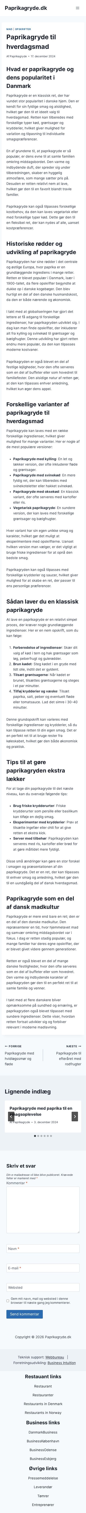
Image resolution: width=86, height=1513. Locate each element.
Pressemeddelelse (43, 1478)
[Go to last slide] (11, 1116)
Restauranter (43, 1395)
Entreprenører (43, 1505)
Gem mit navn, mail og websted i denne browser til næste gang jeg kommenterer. (40, 1301)
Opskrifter (23, 29)
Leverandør (43, 1487)
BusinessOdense (43, 1450)
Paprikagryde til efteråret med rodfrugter (68, 1055)
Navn (13, 1249)
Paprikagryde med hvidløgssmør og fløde (19, 1055)
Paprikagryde (18, 56)
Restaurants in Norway (43, 1413)
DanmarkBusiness (43, 1432)
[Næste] (75, 1116)
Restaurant (43, 1386)
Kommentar (17, 1183)
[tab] (35, 1136)
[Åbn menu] (77, 8)
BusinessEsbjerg (43, 1459)
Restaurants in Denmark (43, 1404)
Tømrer (43, 1496)
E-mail (14, 1268)
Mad (9, 29)
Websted (15, 1288)
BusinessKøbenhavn (43, 1441)
